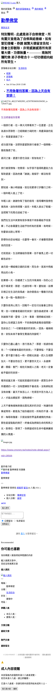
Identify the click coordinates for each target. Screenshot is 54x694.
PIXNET (12, 655)
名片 (8, 80)
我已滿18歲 (6, 689)
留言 (26, 488)
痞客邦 (20, 488)
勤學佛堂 (9, 20)
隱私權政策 (46, 655)
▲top (3, 503)
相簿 (8, 73)
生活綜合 (22, 68)
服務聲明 (28, 657)
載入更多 (5, 508)
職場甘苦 (21, 495)
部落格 (9, 77)
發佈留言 (5, 524)
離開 (15, 689)
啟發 (19, 498)
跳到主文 (5, 28)
